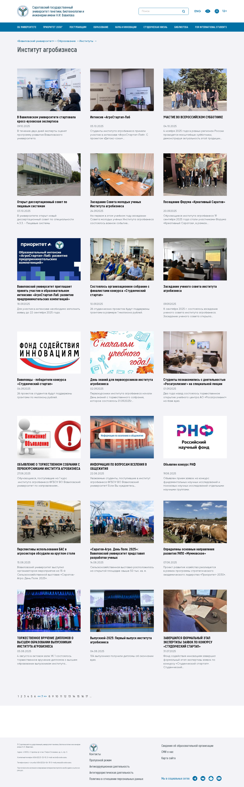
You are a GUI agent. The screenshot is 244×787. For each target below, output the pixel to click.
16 (82, 696)
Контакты (95, 754)
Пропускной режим (100, 760)
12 (65, 696)
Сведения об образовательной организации (187, 745)
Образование (100, 27)
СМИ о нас (167, 751)
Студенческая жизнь (155, 27)
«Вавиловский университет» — (37, 41)
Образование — (68, 41)
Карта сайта (168, 758)
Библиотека (181, 27)
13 (69, 696)
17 (87, 696)
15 (78, 696)
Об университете (26, 27)
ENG (197, 11)
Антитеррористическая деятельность (111, 772)
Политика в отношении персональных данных (116, 779)
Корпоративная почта (217, 35)
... (91, 696)
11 (61, 696)
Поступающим (78, 27)
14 (74, 696)
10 (56, 696)
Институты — (87, 41)
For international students (211, 27)
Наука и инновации (125, 27)
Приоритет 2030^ (53, 27)
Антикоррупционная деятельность (109, 766)
